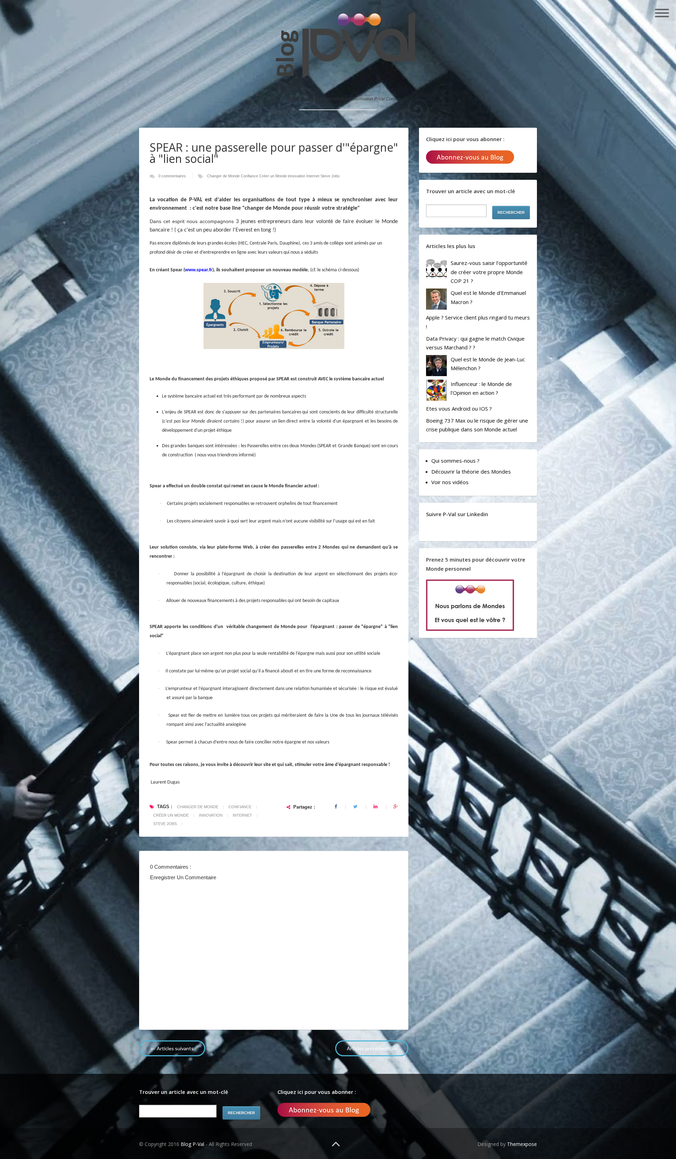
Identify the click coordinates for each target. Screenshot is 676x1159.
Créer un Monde (273, 176)
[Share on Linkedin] (376, 806)
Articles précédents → (372, 1048)
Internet (313, 176)
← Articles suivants (172, 1048)
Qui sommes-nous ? (455, 460)
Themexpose (522, 1144)
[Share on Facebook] (336, 806)
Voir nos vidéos (450, 482)
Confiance (250, 176)
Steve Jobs (330, 176)
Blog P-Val (193, 1144)
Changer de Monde (224, 176)
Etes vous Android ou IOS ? (459, 408)
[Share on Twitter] (355, 806)
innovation (297, 176)
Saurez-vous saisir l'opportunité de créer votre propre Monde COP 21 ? (489, 271)
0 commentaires (172, 176)
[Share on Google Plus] (396, 806)
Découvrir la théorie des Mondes (471, 471)
